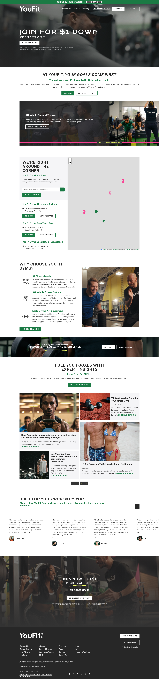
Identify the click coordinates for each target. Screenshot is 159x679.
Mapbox (137, 249)
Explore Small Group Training (131, 129)
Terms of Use (25, 661)
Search (62, 189)
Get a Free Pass (46, 216)
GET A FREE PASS (129, 642)
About (61, 649)
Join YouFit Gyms (29, 43)
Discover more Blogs (79, 385)
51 (82, 483)
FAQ (76, 649)
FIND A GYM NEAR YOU (130, 647)
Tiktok (89, 674)
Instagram (85, 674)
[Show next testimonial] (137, 506)
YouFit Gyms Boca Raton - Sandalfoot (42, 242)
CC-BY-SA (127, 249)
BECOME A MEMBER (94, 2)
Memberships (24, 646)
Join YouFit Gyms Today (79, 598)
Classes (42, 646)
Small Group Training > (109, 142)
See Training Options (37, 126)
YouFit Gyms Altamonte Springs (39, 204)
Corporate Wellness (80, 652)
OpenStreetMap (115, 249)
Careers (62, 652)
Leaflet (104, 249)
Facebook (69, 674)
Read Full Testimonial (53, 537)
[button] (123, 181)
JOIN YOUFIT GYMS (130, 636)
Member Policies (25, 676)
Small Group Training (46, 652)
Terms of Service (34, 674)
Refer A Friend (25, 652)
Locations (23, 655)
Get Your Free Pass (86, 93)
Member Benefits (26, 649)
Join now (118, 9)
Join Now (29, 216)
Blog (77, 646)
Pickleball (42, 655)
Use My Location (32, 195)
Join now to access (30, 329)
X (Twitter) (73, 674)
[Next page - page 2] (86, 483)
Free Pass (132, 9)
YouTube (77, 674)
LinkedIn (81, 674)
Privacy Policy (34, 661)
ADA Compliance (46, 674)
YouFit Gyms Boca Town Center (39, 223)
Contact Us (63, 655)
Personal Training (45, 649)
